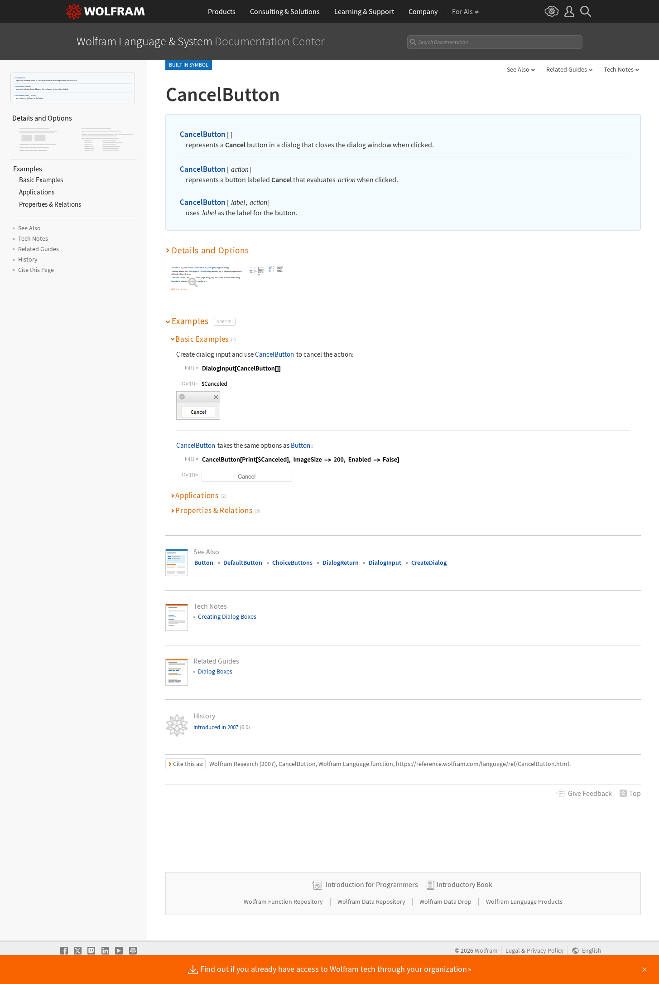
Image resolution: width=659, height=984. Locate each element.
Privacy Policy (545, 951)
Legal (512, 951)
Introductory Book (464, 884)
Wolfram (486, 951)
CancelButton (19, 78)
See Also (518, 69)
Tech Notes (619, 69)
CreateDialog (206, 272)
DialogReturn (213, 268)
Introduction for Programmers (371, 884)
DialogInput (193, 272)
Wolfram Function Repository (284, 901)
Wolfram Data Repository (372, 901)
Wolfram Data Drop (446, 901)
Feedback (590, 793)
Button (204, 282)
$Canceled (223, 268)
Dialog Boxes (215, 671)
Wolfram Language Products (524, 901)
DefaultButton (242, 562)
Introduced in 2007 (221, 727)
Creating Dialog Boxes (227, 616)
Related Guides (566, 69)
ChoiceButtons (292, 562)
